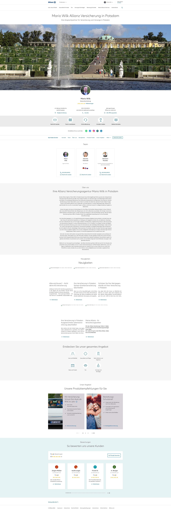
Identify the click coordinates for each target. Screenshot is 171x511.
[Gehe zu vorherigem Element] (62, 492)
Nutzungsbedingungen (85, 508)
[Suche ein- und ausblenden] (122, 7)
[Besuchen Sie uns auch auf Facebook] (90, 131)
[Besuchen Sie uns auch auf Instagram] (94, 131)
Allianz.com (111, 508)
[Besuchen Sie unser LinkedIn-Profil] (101, 131)
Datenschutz (67, 508)
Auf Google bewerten (114, 455)
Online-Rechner (103, 508)
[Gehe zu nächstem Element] (109, 492)
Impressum (59, 508)
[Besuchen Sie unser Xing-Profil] (97, 131)
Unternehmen (95, 508)
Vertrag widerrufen (52, 502)
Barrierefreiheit (74, 508)
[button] (85, 90)
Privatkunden (62, 2)
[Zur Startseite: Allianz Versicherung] (52, 2)
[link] (85, 121)
